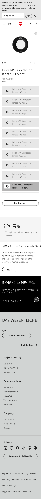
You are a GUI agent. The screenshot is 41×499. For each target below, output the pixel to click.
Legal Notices (30, 473)
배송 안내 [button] (18, 246)
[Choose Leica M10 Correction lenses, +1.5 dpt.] (20, 186)
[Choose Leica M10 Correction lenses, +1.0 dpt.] (20, 111)
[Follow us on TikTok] (23, 448)
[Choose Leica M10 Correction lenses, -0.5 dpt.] (20, 133)
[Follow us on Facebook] (17, 448)
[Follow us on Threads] (29, 448)
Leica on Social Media (20, 456)
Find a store (20, 203)
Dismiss (34, 15)
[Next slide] (35, 63)
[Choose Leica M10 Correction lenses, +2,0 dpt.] (20, 101)
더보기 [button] (9, 269)
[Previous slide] (30, 63)
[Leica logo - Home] (20, 24)
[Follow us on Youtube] (11, 448)
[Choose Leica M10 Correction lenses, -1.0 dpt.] (20, 143)
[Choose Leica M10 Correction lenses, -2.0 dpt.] (20, 165)
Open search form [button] (31, 24)
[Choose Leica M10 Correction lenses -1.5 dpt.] (20, 154)
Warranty (6, 479)
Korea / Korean (17, 335)
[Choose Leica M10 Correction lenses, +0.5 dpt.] (20, 122)
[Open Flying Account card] (36, 24)
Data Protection (16, 473)
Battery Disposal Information (24, 479)
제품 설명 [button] (7, 246)
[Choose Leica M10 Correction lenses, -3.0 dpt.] (20, 175)
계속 (29, 16)
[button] (36, 345)
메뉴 (9, 23)
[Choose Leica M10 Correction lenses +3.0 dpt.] (20, 90)
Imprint (5, 473)
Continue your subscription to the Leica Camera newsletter (36, 299)
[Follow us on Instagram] (5, 448)
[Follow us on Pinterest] (35, 448)
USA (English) (8, 15)
